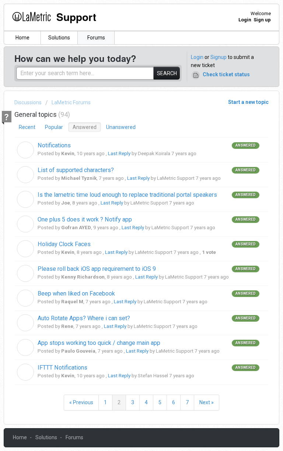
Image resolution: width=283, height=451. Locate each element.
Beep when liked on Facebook (76, 293)
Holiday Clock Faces (64, 244)
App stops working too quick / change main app (99, 342)
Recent (27, 127)
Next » (206, 402)
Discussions (28, 102)
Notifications (54, 145)
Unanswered (121, 127)
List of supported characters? (76, 170)
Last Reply (119, 153)
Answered (85, 127)
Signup (218, 57)
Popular (54, 127)
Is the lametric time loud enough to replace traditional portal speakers (127, 194)
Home (22, 38)
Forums (96, 38)
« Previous (81, 402)
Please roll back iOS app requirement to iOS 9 (97, 268)
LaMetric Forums (71, 102)
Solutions (59, 38)
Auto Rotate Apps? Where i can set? (84, 318)
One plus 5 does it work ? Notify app (85, 219)
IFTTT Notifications (62, 367)
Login (197, 57)
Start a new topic (248, 102)
